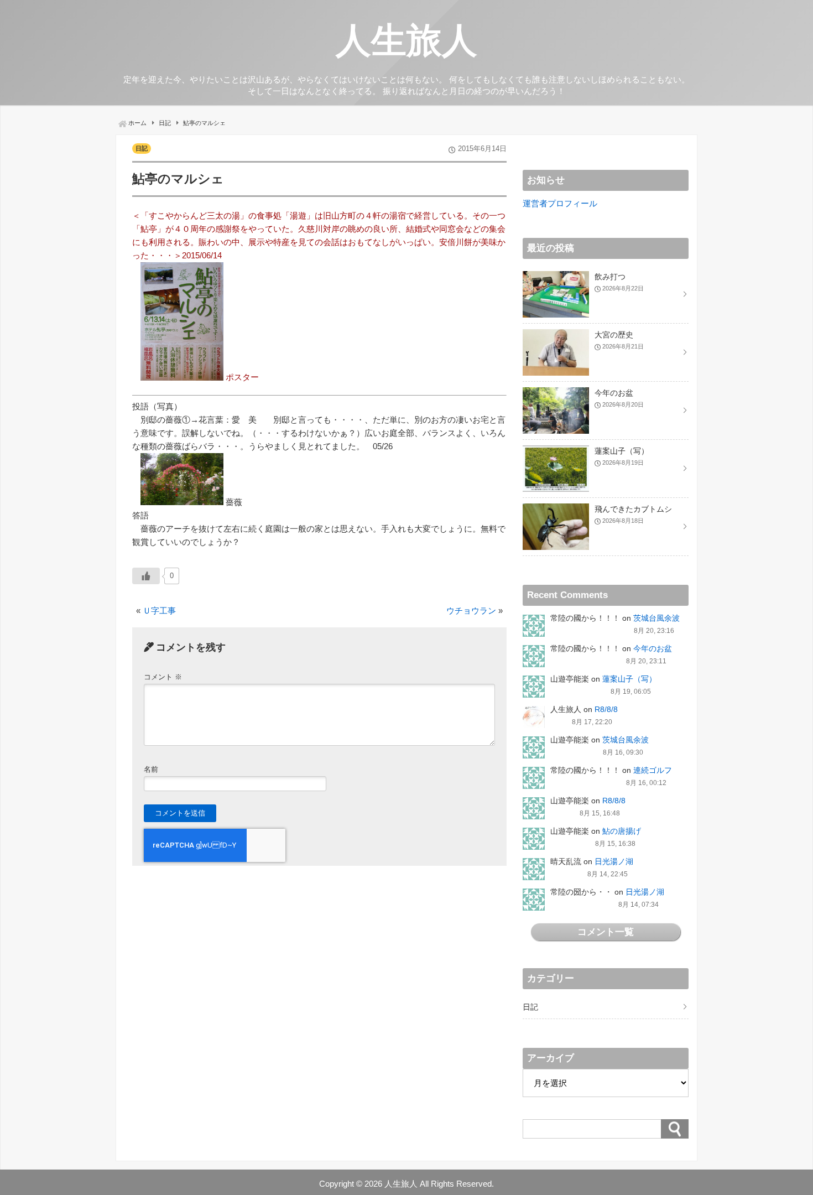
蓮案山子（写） (629, 678)
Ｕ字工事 (159, 610)
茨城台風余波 (656, 618)
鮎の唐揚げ (621, 831)
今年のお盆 (652, 648)
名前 (151, 769)
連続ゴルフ (652, 770)
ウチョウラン (471, 610)
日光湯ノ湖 (614, 861)
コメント (163, 677)
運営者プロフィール (560, 203)
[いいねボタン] (146, 576)
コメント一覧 (605, 932)
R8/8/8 (606, 709)
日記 (142, 148)
